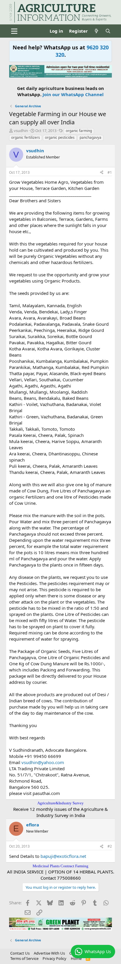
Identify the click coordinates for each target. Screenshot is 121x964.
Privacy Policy (54, 958)
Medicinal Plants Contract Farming (60, 866)
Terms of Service (24, 958)
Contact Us (20, 953)
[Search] (108, 31)
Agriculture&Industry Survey (60, 803)
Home (76, 958)
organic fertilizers (25, 137)
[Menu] (14, 31)
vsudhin (21, 130)
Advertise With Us (49, 953)
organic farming (79, 130)
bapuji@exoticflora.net (63, 856)
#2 (109, 846)
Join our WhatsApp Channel (73, 94)
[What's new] (96, 31)
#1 (109, 172)
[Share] (101, 172)
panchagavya (90, 137)
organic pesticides (60, 137)
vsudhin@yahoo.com (42, 762)
